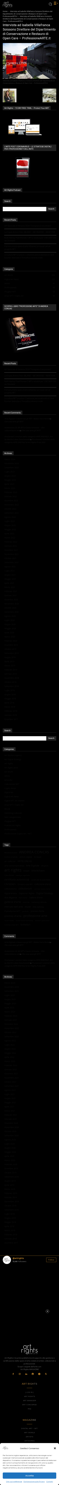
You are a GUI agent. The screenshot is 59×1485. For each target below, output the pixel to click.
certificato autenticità (16, 879)
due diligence (10, 897)
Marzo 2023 (9, 488)
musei (28, 906)
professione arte (35, 915)
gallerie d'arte (12, 902)
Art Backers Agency (13, 755)
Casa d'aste (9, 875)
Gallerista (26, 902)
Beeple (26, 871)
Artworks (8, 780)
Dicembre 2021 (11, 550)
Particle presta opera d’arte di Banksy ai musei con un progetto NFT (27, 247)
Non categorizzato (12, 817)
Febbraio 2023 (10, 492)
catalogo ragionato (23, 875)
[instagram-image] (11, 1275)
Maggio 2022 (10, 529)
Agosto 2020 (10, 616)
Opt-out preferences (14, 1481)
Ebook (7, 809)
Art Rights (8, 763)
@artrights (18, 1258)
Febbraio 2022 (10, 541)
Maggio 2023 (10, 480)
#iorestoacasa (10, 852)
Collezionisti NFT (11, 784)
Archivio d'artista (11, 857)
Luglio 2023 (9, 471)
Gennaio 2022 (10, 546)
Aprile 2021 (9, 583)
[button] (55, 1448)
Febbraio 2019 (10, 669)
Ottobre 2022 (10, 508)
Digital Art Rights (26, 893)
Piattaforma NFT (12, 911)
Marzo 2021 (9, 587)
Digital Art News (11, 796)
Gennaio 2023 (10, 496)
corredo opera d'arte (42, 889)
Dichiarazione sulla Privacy (34, 1481)
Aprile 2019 (9, 661)
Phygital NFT (10, 821)
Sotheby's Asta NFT (11, 925)
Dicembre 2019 (11, 645)
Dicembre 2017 (11, 719)
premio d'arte (13, 916)
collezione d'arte (42, 884)
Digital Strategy (44, 893)
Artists (7, 776)
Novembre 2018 (11, 678)
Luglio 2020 (9, 620)
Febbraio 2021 (10, 591)
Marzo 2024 (9, 459)
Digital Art (8, 792)
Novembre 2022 (11, 504)
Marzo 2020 (9, 636)
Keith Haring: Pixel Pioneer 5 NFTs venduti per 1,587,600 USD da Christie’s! (30, 239)
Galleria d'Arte (36, 897)
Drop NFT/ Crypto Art (14, 804)
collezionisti (25, 888)
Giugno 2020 (10, 624)
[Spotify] (32, 1374)
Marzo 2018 (9, 707)
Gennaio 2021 (10, 595)
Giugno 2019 (10, 657)
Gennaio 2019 (10, 673)
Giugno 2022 (10, 525)
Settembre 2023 (11, 467)
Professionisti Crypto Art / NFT (18, 833)
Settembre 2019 (11, 653)
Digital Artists (10, 893)
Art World (8, 771)
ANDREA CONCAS (34, 852)
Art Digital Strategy (12, 759)
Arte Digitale (32, 865)
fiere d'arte (23, 898)
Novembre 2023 (11, 463)
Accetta (29, 1475)
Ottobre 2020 (10, 607)
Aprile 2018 (9, 702)
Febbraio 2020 (10, 640)
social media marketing (24, 920)
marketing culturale (39, 902)
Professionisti (10, 829)
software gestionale (42, 920)
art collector (10, 861)
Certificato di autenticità (40, 880)
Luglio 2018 (9, 690)
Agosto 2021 (10, 566)
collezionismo (10, 888)
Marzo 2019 (9, 665)
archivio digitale (25, 857)
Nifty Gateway (38, 907)
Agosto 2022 (10, 517)
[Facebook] (13, 1374)
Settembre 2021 (11, 562)
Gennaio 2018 (10, 715)
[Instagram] (19, 1374)
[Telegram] (39, 1374)
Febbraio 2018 (10, 711)
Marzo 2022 (9, 537)
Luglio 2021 (9, 570)
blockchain (38, 870)
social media (9, 920)
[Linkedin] (26, 1374)
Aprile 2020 (9, 632)
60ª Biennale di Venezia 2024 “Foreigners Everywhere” (27, 226)
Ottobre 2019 (10, 649)
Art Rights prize (11, 767)
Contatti (49, 1481)
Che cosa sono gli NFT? (13, 421)
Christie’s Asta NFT (25, 884)
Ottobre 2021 (10, 558)
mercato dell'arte (13, 906)
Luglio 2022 (9, 521)
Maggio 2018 (10, 698)
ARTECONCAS (25, 861)
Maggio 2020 (10, 628)
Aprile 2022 (9, 533)
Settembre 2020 (11, 612)
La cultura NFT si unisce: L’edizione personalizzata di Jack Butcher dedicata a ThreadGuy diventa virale (29, 256)
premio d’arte (37, 911)
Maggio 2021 (10, 579)
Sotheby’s (25, 924)
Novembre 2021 (11, 554)
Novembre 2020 (11, 603)
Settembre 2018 (11, 686)
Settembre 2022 (11, 513)
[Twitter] (45, 1374)
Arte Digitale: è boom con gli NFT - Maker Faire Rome (26, 418)
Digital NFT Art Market (14, 800)
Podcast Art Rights (12, 825)
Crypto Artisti (10, 788)
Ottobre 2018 (10, 682)
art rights (13, 870)
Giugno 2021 (10, 574)
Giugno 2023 (10, 475)
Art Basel (37, 857)
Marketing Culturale (13, 813)
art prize (44, 865)
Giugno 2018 (10, 694)
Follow (51, 1260)
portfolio (25, 911)
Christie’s (10, 884)
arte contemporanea (14, 865)
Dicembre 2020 (11, 599)
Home (5, 11)
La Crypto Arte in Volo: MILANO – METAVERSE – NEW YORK (29, 232)
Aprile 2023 (9, 484)
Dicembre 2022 (11, 500)
